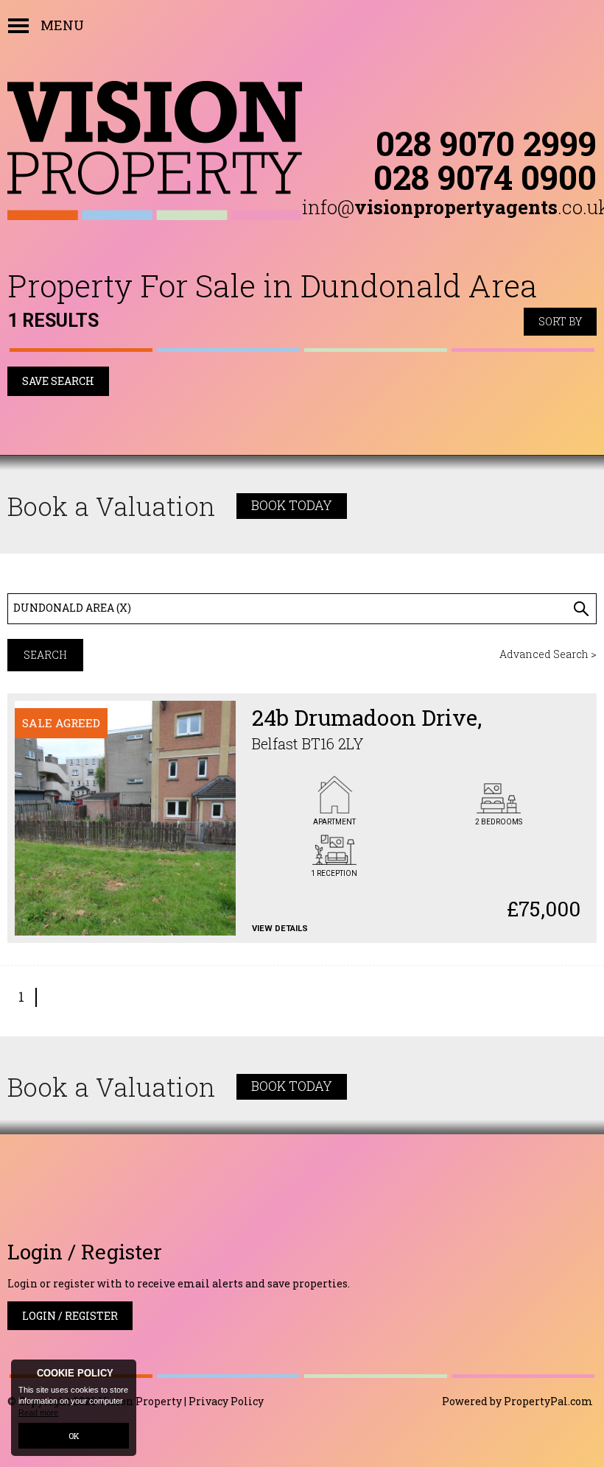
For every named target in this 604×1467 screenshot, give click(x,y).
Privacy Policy (226, 1401)
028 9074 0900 (485, 177)
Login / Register (70, 1316)
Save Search (58, 381)
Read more (38, 1412)
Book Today (291, 505)
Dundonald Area (72, 608)
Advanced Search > (548, 654)
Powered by (517, 1401)
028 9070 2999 (486, 143)
